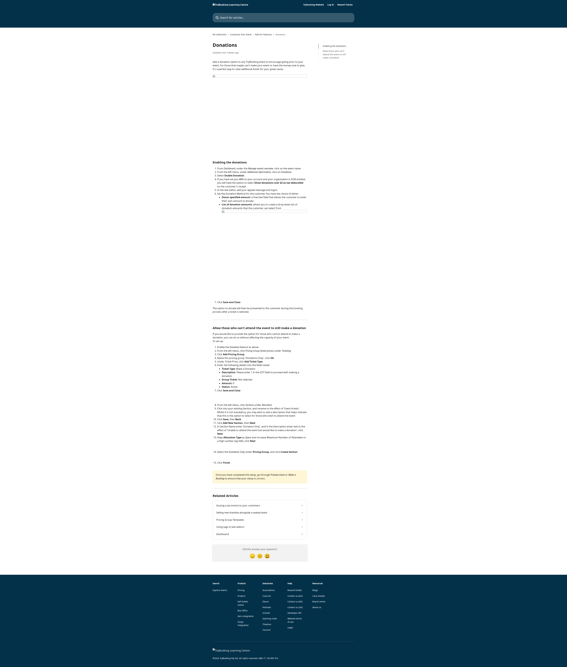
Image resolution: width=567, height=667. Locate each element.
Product (241, 596)
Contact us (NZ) (295, 601)
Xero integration (246, 616)
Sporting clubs (270, 618)
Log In (330, 5)
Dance (266, 601)
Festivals (267, 607)
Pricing (241, 590)
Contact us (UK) (295, 607)
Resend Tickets (345, 5)
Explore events (220, 590)
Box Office (242, 610)
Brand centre (318, 601)
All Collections (220, 34)
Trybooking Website (313, 5)
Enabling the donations (334, 46)
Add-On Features (263, 34)
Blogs (315, 590)
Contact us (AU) (295, 596)
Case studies (318, 596)
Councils (267, 596)
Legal (290, 627)
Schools (266, 612)
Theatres (267, 624)
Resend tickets (294, 590)
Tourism (267, 629)
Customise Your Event (240, 34)
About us (316, 607)
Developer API (294, 612)
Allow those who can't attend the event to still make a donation (334, 54)
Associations (269, 590)
